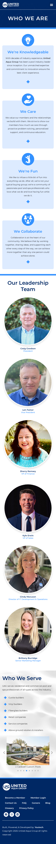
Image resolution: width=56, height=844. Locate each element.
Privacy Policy (26, 808)
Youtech (39, 827)
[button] (51, 4)
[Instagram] (11, 814)
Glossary (9, 808)
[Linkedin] (17, 814)
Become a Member (15, 797)
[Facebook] (6, 814)
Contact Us (11, 803)
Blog (47, 803)
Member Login (38, 797)
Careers (36, 803)
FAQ (24, 803)
